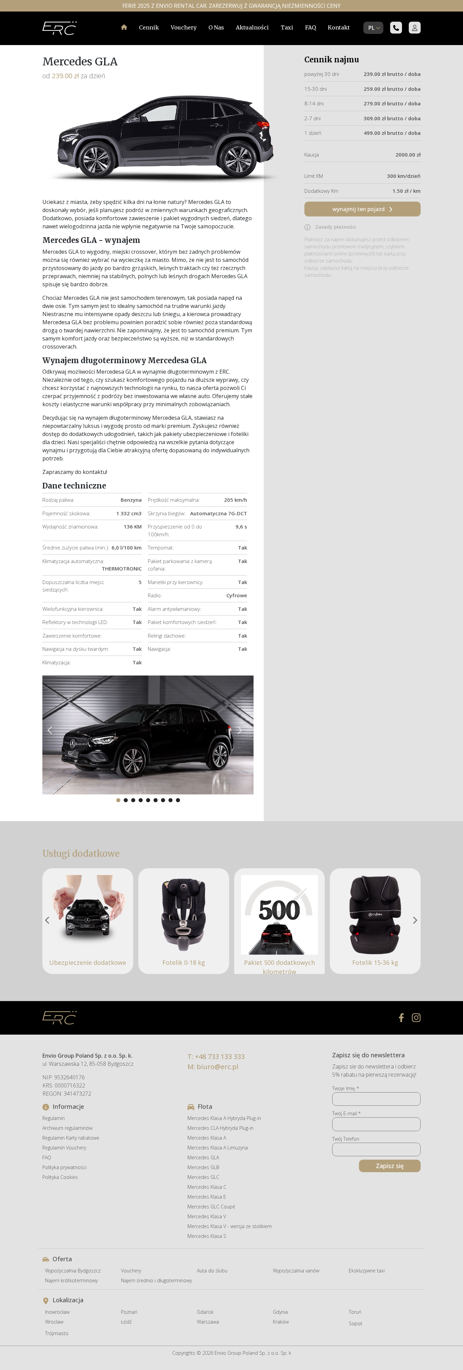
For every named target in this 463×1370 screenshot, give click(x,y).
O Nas (216, 27)
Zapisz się (390, 1166)
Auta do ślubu (212, 1270)
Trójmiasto (56, 1333)
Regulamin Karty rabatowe (70, 1138)
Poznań (129, 1312)
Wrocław (54, 1322)
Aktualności (252, 27)
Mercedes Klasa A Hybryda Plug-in (224, 1118)
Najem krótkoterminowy (71, 1280)
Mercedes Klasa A (206, 1138)
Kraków (281, 1322)
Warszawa (208, 1322)
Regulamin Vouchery (64, 1147)
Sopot (355, 1323)
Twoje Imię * (345, 1088)
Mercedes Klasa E (206, 1196)
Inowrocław (57, 1312)
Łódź (126, 1322)
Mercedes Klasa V (206, 1216)
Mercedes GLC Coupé (211, 1206)
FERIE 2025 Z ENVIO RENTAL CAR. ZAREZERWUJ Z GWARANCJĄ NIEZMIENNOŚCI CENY (231, 5)
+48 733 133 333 (220, 1056)
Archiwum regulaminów (67, 1128)
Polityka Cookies (60, 1177)
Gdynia (280, 1312)
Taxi (287, 27)
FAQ (310, 27)
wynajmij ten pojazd (359, 209)
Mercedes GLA (203, 1157)
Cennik (149, 27)
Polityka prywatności (64, 1167)
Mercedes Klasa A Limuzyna (217, 1147)
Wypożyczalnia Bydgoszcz (73, 1270)
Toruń (355, 1312)
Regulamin (53, 1118)
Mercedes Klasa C (206, 1187)
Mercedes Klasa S (206, 1236)
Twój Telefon (345, 1139)
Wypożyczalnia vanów (296, 1270)
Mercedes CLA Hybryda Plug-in (220, 1128)
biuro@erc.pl (218, 1066)
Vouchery (184, 27)
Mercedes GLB (203, 1167)
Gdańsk (205, 1312)
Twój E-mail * (346, 1113)
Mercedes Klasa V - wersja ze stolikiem (229, 1226)
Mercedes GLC (203, 1177)
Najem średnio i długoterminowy (156, 1280)
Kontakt (339, 27)
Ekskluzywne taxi (367, 1270)
